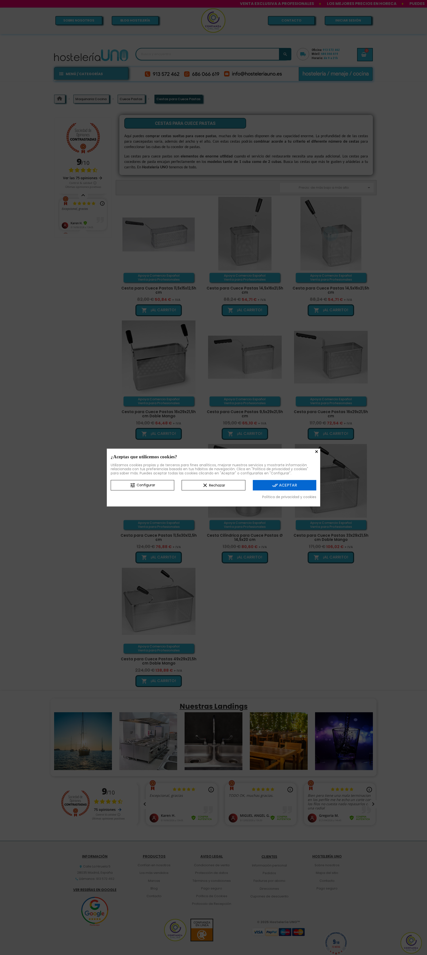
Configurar (142, 485)
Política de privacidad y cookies (289, 497)
